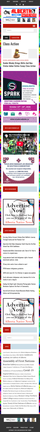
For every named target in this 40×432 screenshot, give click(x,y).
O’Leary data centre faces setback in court (15, 264)
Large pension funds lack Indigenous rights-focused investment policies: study (18, 258)
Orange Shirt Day (7, 401)
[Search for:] (20, 337)
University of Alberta (16, 408)
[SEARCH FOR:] (20, 30)
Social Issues (24, 60)
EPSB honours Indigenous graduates (13, 268)
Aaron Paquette (6, 352)
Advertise (23, 1)
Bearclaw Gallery (9, 364)
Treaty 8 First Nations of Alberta (20, 403)
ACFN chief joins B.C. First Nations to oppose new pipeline (19, 273)
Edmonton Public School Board (26, 376)
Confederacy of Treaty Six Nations (13, 371)
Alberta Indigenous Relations (28, 352)
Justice (5, 60)
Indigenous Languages (21, 381)
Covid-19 (28, 370)
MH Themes (28, 430)
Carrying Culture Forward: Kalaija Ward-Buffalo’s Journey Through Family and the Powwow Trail (19, 238)
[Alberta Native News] (20, 13)
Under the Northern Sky (22, 406)
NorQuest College (24, 396)
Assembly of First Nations (19, 361)
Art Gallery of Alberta (18, 357)
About (8, 1)
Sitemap (32, 427)
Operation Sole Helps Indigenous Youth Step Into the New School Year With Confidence (19, 245)
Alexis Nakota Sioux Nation (9, 355)
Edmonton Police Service (9, 376)
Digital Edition (8, 374)
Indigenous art (10, 381)
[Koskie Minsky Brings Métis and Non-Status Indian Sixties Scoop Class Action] (20, 57)
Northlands (16, 398)
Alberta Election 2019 (15, 352)
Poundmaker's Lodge (15, 401)
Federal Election (17, 379)
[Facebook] (20, 4)
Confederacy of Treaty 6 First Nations (22, 367)
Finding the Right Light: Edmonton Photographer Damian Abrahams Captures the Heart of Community (19, 285)
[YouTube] (23, 4)
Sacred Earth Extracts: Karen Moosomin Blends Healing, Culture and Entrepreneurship (19, 292)
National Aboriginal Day (15, 388)
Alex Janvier (20, 355)
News (18, 60)
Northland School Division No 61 (27, 398)
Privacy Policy (24, 427)
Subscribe (15, 1)
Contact (31, 1)
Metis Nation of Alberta (19, 386)
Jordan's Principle (24, 383)
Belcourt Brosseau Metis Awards (25, 365)
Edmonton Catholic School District (23, 374)
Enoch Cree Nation (7, 378)
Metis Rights (12, 60)
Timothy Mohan (24, 401)
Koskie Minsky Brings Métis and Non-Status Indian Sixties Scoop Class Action (19, 64)
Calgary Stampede (7, 367)
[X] (16, 4)
